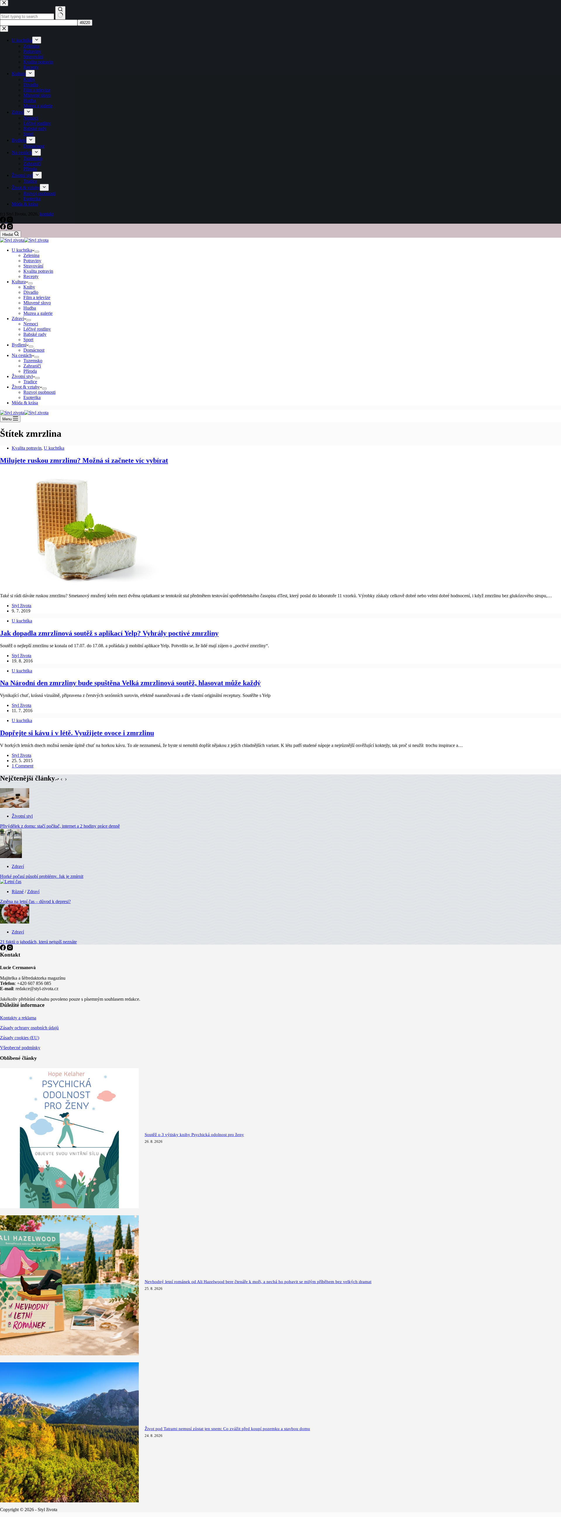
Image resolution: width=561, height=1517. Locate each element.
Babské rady (34, 334)
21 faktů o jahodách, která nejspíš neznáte (38, 941)
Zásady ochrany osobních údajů (29, 1027)
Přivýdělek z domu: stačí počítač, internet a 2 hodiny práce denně (60, 826)
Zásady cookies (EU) (19, 1037)
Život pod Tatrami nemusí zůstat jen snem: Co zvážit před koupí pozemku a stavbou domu (227, 1428)
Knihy (29, 286)
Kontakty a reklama (18, 1017)
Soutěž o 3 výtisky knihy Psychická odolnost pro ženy (194, 1134)
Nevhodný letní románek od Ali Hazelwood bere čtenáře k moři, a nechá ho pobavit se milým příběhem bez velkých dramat (258, 1281)
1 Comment (22, 765)
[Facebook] (3, 227)
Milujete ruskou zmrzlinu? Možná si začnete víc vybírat (84, 460)
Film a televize (36, 297)
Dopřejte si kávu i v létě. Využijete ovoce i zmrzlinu (77, 733)
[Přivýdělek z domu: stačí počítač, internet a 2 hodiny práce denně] (14, 806)
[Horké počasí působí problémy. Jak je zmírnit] (11, 856)
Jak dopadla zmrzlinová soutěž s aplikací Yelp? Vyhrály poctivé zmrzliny (109, 633)
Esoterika (32, 397)
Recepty (31, 276)
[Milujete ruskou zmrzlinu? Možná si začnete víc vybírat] (87, 585)
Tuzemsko (32, 360)
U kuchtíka (22, 250)
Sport (28, 339)
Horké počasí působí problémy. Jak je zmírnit (41, 876)
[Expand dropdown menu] (36, 252)
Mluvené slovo (37, 302)
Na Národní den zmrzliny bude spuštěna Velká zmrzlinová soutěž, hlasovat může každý (130, 683)
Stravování (33, 265)
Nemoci (30, 323)
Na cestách (22, 355)
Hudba (29, 308)
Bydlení (19, 344)
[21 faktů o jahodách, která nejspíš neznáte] (14, 921)
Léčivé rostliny (37, 329)
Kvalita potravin (38, 271)
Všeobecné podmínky (20, 1047)
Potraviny (32, 260)
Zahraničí (32, 365)
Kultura (19, 281)
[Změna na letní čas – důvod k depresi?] (10, 881)
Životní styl (22, 376)
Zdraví (18, 318)
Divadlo (30, 292)
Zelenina (31, 255)
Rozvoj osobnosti (39, 392)
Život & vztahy (26, 386)
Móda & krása (25, 402)
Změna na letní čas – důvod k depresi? (35, 901)
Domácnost (33, 350)
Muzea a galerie (38, 313)
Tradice (30, 381)
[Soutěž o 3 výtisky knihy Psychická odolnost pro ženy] (69, 1206)
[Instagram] (10, 227)
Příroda (30, 371)
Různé (18, 891)
